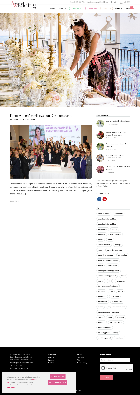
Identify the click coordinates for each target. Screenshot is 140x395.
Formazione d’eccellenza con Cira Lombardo (41, 116)
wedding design (116, 322)
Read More (14, 201)
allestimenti (102, 229)
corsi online (122, 255)
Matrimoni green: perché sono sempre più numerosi (116, 156)
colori (110, 240)
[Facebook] (99, 199)
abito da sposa (103, 214)
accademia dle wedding (107, 224)
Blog (78, 360)
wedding (101, 322)
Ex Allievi (80, 357)
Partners (51, 360)
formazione (121, 281)
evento (100, 281)
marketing (102, 296)
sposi (110, 317)
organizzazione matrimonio (108, 312)
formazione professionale (108, 286)
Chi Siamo (52, 354)
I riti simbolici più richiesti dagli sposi (118, 121)
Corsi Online (76, 9)
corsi (100, 250)
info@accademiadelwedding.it (98, 2)
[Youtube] (104, 199)
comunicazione (104, 245)
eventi (123, 276)
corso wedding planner (107, 276)
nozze (100, 307)
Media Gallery (82, 363)
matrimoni (115, 296)
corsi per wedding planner (108, 260)
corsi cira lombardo (114, 250)
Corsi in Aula (92, 9)
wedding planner (104, 327)
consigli (118, 245)
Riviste (128, 9)
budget (114, 229)
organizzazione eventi (116, 307)
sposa (100, 317)
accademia (119, 214)
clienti (100, 240)
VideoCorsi (107, 9)
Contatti (51, 363)
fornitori (101, 291)
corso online (112, 265)
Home (52, 9)
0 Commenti (33, 119)
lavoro (120, 291)
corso (100, 265)
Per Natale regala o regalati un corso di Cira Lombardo (116, 133)
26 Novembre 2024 (18, 119)
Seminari (118, 9)
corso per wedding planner (108, 271)
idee (111, 291)
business (101, 234)
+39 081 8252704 (79, 2)
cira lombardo (115, 234)
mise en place (117, 302)
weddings (119, 338)
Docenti (51, 357)
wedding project (104, 338)
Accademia (62, 9)
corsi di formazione (105, 255)
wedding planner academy (108, 333)
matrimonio (102, 302)
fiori (110, 281)
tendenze (120, 317)
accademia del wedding (107, 219)
